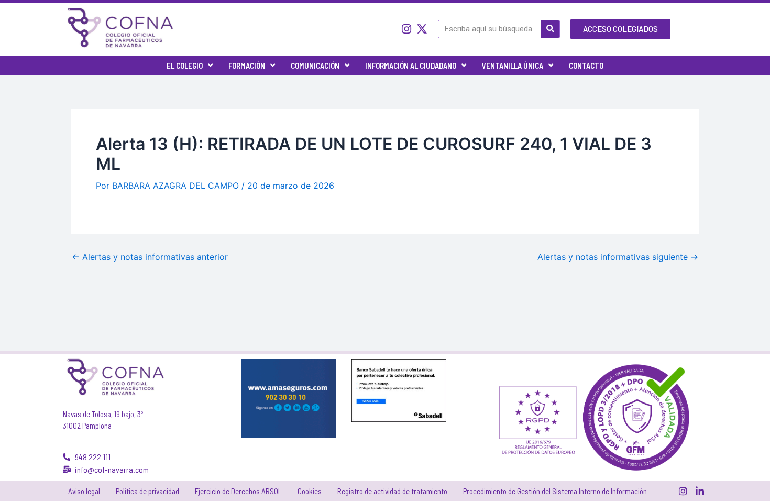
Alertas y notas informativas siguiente (617, 257)
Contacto (586, 65)
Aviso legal (84, 491)
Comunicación (315, 65)
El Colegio (185, 65)
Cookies (310, 491)
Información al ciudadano (410, 65)
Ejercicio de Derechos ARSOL (238, 491)
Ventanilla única (512, 65)
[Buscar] (550, 29)
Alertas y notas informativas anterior (150, 257)
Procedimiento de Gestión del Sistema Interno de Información (555, 491)
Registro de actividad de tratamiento (392, 491)
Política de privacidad (147, 491)
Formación (246, 65)
